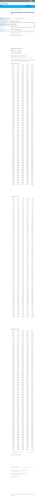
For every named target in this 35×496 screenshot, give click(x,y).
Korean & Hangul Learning (9, 5)
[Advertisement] (29, 41)
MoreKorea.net (4, 4)
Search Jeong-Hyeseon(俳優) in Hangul (17, 52)
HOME (1, 5)
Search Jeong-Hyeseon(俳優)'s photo (16, 51)
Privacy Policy (32, 494)
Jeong (19, 18)
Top (16, 18)
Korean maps (4, 5)
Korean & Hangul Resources (17, 5)
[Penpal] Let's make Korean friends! (15, 9)
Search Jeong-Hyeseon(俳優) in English (17, 53)
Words (32, 5)
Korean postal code (2, 28)
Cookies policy (13, 495)
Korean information (23, 5)
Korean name (2, 27)
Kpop (1, 26)
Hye (21, 18)
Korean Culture (29, 5)
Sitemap (1, 7)
